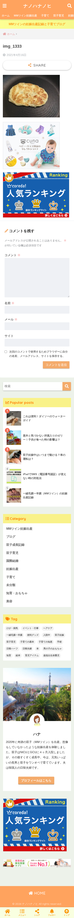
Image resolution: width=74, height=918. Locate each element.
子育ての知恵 (45, 641)
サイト (9, 335)
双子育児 (58, 15)
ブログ (10, 536)
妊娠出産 (12, 569)
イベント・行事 (31, 628)
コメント (12, 255)
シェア (37, 915)
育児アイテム (32, 655)
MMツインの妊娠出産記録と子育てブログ (37, 24)
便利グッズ (33, 635)
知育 (8, 655)
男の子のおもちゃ (52, 648)
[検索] (66, 386)
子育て (45, 15)
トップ (66, 915)
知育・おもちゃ (17, 593)
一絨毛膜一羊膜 (14, 635)
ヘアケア (47, 628)
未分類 (10, 585)
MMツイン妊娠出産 (25, 15)
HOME (39, 893)
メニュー (22, 915)
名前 (9, 303)
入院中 (46, 635)
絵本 (18, 655)
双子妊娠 (59, 635)
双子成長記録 (15, 544)
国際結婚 (12, 560)
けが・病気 (12, 628)
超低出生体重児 (51, 655)
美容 (9, 601)
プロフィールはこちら (36, 780)
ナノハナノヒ (37, 6)
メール (11, 319)
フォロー (52, 915)
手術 (59, 641)
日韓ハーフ (12, 648)
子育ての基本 (27, 641)
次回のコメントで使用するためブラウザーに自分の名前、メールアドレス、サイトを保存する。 (38, 353)
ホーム (6, 15)
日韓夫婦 (27, 648)
